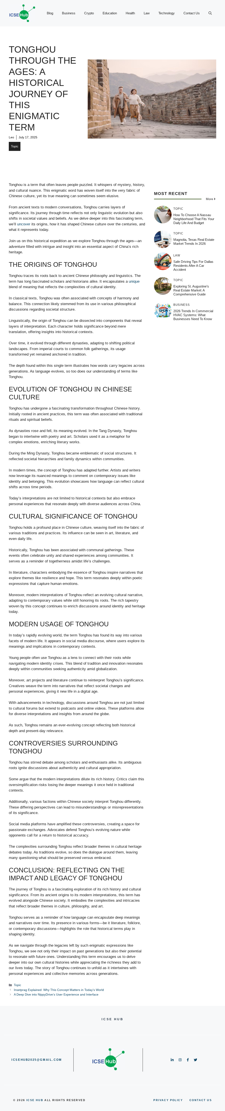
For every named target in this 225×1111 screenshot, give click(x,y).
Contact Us (191, 13)
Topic (14, 146)
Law (147, 13)
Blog (50, 13)
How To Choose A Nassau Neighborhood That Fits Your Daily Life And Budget (193, 219)
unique (134, 281)
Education (110, 13)
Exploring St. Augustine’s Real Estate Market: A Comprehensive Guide (191, 290)
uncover (23, 224)
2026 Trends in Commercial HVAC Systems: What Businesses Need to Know (193, 315)
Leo (11, 137)
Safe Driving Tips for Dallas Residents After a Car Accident (193, 265)
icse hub (34, 1100)
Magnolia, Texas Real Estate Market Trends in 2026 (193, 241)
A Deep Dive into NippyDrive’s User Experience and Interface (56, 994)
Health (130, 13)
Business (68, 13)
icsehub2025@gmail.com (36, 1059)
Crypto (89, 13)
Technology (166, 13)
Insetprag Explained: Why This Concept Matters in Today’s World (59, 990)
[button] (210, 13)
